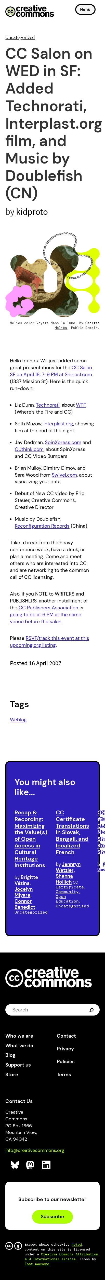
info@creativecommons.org (34, 1150)
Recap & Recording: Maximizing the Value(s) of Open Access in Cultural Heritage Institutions (31, 839)
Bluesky (15, 1165)
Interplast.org (58, 424)
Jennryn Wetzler (68, 867)
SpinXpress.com (63, 442)
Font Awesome (37, 1264)
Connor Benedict (25, 904)
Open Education (67, 899)
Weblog (18, 719)
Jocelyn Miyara (24, 892)
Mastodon (30, 1165)
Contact (66, 1036)
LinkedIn (46, 1165)
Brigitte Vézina (26, 880)
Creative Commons (29, 11)
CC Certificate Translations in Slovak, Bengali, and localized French (72, 832)
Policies (66, 1061)
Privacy (65, 1049)
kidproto (32, 211)
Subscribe (52, 1216)
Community (67, 891)
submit (92, 1009)
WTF (81, 405)
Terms (64, 1074)
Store (11, 1074)
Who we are (19, 1036)
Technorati (48, 405)
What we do (19, 1045)
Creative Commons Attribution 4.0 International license (61, 1256)
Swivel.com (64, 475)
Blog (10, 1055)
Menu (85, 9)
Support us (18, 1065)
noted (77, 1244)
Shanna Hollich (64, 879)
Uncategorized (20, 37)
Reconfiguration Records (42, 526)
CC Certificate (70, 884)
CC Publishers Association (48, 608)
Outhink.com (29, 449)
